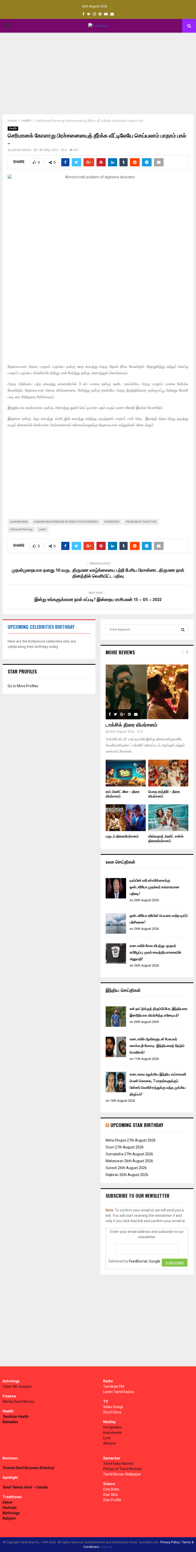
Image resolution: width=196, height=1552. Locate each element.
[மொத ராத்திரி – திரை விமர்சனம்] (168, 773)
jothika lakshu (21, 150)
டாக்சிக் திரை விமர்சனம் (131, 725)
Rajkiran (112, 1175)
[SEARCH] (182, 629)
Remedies (10, 1422)
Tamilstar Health (16, 1417)
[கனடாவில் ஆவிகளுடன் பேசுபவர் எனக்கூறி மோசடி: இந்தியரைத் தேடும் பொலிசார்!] (116, 1056)
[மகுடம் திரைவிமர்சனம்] (126, 817)
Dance (7, 1502)
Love (107, 1438)
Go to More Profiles (23, 686)
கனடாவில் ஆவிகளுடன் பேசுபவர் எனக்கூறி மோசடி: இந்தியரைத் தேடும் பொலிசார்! (157, 1045)
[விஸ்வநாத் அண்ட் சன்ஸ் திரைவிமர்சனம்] (168, 817)
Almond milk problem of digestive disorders (66, 521)
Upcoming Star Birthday (137, 1125)
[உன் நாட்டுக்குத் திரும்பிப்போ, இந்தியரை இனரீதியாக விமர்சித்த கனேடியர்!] (116, 1025)
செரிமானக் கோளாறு (21, 529)
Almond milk (19, 521)
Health (13, 128)
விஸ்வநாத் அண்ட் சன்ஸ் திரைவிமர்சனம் (165, 838)
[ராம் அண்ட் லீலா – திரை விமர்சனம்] (126, 773)
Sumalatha (115, 1154)
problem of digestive (141, 521)
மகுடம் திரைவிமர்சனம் (122, 836)
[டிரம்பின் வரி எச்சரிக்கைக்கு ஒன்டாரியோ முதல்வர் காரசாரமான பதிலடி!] (116, 897)
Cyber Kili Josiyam (17, 1386)
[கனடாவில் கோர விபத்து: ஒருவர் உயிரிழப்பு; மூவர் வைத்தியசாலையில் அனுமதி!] (116, 962)
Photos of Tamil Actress (122, 1469)
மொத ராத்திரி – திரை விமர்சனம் (164, 794)
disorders (111, 521)
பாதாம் (42, 529)
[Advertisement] (98, 73)
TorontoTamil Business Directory (28, 1468)
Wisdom (109, 1443)
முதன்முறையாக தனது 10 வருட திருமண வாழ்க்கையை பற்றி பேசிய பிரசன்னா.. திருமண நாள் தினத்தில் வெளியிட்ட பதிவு (98, 573)
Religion (9, 1518)
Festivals (10, 1508)
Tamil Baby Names (118, 1463)
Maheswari (115, 1161)
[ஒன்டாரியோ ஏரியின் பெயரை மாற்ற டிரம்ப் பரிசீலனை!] (116, 932)
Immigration (112, 1427)
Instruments (112, 1433)
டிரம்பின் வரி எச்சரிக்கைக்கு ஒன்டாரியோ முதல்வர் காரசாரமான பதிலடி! (154, 887)
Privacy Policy (170, 1542)
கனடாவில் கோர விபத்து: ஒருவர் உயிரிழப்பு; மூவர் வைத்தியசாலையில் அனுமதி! (155, 952)
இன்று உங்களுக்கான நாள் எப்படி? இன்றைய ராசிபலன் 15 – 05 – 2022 (98, 600)
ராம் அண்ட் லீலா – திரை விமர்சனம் (123, 794)
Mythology (11, 1513)
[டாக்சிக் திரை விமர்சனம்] (147, 691)
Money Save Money (18, 1401)
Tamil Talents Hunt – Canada (25, 1487)
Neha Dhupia (116, 1140)
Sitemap (107, 1547)
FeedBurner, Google (144, 1261)
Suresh (111, 1168)
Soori (110, 1147)
